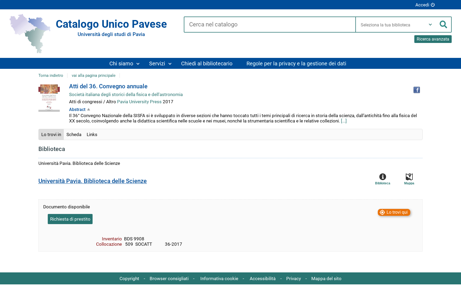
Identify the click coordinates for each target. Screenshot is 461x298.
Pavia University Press (140, 101)
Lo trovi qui (397, 212)
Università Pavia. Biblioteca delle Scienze (92, 181)
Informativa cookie (219, 278)
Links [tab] (92, 134)
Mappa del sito (326, 278)
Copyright (129, 278)
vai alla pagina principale (94, 75)
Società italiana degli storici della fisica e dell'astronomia (126, 94)
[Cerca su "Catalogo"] (269, 24)
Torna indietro (50, 75)
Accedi (422, 4)
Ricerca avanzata (433, 39)
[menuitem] (124, 63)
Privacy (293, 278)
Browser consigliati (169, 278)
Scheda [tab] (73, 134)
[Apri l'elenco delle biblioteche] (430, 25)
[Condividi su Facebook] (417, 90)
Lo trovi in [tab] (51, 134)
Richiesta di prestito (70, 219)
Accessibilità (263, 278)
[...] (344, 121)
